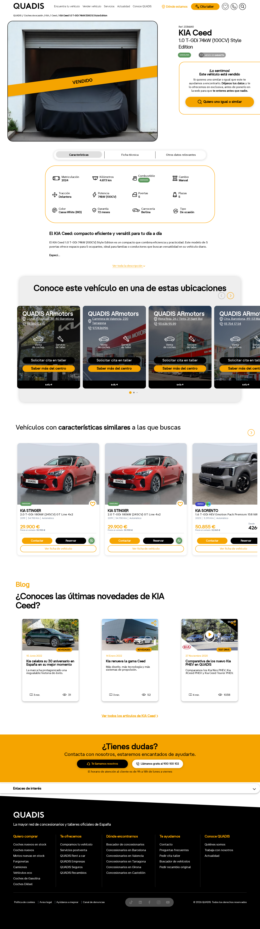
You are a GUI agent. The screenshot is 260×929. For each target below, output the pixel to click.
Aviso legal (46, 902)
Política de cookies (24, 902)
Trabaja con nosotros (219, 850)
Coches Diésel (23, 884)
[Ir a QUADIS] (30, 6)
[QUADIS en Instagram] (158, 902)
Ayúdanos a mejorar (67, 902)
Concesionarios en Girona (123, 867)
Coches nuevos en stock (29, 844)
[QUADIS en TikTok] (131, 902)
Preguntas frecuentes (174, 850)
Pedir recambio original (175, 867)
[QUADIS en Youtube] (167, 902)
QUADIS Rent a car (72, 855)
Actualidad (212, 855)
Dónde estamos (176, 6)
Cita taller (207, 6)
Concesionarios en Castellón (125, 872)
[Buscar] (242, 6)
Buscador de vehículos (175, 861)
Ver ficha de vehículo (58, 548)
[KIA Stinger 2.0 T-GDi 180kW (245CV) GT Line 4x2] (58, 474)
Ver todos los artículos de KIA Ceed (128, 716)
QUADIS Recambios (73, 872)
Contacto (166, 844)
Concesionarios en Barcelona (126, 850)
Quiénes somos (215, 844)
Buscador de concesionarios (125, 844)
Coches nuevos (23, 850)
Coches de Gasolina (26, 878)
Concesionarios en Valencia (125, 855)
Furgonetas (21, 861)
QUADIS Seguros (71, 867)
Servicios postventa (73, 850)
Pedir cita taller (170, 855)
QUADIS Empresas (72, 861)
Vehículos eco (22, 872)
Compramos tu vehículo (76, 844)
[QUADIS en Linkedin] (140, 902)
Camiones (20, 867)
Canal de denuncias (94, 902)
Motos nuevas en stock (29, 855)
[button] (230, 295)
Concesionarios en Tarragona (126, 861)
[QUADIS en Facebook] (149, 902)
